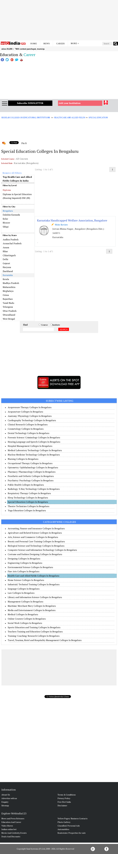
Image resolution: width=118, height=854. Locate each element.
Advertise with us (9, 798)
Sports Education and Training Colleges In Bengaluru (34, 627)
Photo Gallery (64, 822)
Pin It (24, 143)
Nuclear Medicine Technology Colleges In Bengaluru (34, 454)
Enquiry (4, 802)
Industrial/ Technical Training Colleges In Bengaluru (33, 584)
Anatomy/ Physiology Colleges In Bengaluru (30, 416)
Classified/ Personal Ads (69, 825)
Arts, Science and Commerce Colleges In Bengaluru (33, 537)
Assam (6, 247)
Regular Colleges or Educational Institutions (25, 117)
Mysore (6, 222)
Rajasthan (8, 298)
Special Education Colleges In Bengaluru (28, 501)
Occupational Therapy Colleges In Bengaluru (30, 463)
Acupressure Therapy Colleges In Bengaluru (29, 407)
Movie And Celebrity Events (14, 833)
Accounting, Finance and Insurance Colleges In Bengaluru (36, 528)
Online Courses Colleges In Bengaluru (27, 618)
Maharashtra (9, 287)
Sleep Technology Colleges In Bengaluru (28, 497)
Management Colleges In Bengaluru (25, 601)
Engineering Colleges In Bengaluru (25, 562)
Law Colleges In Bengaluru (21, 592)
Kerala (6, 279)
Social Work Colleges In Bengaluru (25, 623)
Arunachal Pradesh (12, 243)
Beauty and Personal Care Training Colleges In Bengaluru (36, 541)
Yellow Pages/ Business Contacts (72, 818)
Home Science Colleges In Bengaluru (26, 580)
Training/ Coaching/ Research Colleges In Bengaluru (33, 635)
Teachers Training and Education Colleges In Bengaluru (35, 631)
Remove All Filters (12, 172)
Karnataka (8, 275)
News (46, 43)
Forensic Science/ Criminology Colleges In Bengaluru (34, 437)
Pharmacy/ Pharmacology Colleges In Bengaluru (31, 471)
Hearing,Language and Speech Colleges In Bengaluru (34, 441)
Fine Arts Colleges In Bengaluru (23, 571)
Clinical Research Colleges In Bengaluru (27, 424)
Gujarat (6, 263)
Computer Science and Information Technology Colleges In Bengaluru (42, 549)
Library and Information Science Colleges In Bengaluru (35, 597)
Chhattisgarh (9, 255)
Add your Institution (70, 103)
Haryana (7, 267)
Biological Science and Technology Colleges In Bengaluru (36, 545)
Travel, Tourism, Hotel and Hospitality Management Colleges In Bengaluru (44, 640)
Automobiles (63, 829)
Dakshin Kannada (11, 214)
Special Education (98, 117)
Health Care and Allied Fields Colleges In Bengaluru (33, 575)
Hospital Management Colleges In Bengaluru (30, 446)
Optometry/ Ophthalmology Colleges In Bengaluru (33, 467)
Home (33, 43)
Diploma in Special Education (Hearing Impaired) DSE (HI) (17, 196)
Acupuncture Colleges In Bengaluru (25, 411)
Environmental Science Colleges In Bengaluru (30, 567)
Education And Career (11, 822)
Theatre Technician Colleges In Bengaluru (28, 506)
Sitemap (5, 805)
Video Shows (7, 825)
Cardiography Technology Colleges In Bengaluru (32, 420)
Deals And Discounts (10, 836)
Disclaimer (62, 805)
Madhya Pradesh (11, 283)
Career (60, 43)
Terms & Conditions (67, 794)
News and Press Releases (12, 818)
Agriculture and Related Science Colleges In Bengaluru (35, 532)
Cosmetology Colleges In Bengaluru (25, 428)
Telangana (8, 306)
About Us (5, 794)
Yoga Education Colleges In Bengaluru (27, 510)
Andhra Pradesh (10, 239)
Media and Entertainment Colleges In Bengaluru (31, 610)
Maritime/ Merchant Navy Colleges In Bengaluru (32, 605)
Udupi (5, 226)
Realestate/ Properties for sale (72, 833)
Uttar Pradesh (9, 310)
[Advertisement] (59, 20)
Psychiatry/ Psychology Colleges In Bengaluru (30, 480)
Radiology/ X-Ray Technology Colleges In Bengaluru (34, 488)
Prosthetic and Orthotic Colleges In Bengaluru (31, 476)
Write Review (61, 224)
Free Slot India (64, 802)
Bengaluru (8, 210)
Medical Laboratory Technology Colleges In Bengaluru (35, 450)
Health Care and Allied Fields (69, 117)
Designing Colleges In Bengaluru (24, 558)
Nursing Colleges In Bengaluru (23, 458)
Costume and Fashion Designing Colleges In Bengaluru (35, 554)
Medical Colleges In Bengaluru (23, 614)
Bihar (5, 251)
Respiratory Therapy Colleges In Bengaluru (29, 493)
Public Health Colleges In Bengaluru (26, 484)
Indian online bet (9, 829)
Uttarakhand (9, 314)
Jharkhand (8, 271)
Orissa (6, 295)
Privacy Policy (64, 798)
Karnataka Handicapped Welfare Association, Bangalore (72, 220)
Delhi (5, 259)
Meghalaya (8, 291)
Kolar (5, 218)
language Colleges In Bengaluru (23, 588)
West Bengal (9, 318)
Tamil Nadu (8, 302)
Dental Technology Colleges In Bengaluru (28, 433)
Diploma (7, 190)
